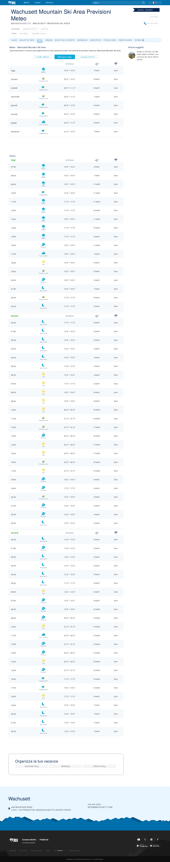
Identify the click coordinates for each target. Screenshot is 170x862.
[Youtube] (138, 839)
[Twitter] (145, 839)
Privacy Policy (23, 850)
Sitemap (48, 850)
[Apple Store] (154, 845)
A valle (42, 57)
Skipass (138, 40)
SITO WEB (154, 17)
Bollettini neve (27, 40)
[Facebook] (157, 839)
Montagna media (65, 57)
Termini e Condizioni (36, 850)
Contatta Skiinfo (29, 839)
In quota (87, 57)
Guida (14, 40)
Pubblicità (44, 839)
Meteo (26, 2)
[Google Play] (142, 845)
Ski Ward (24, 33)
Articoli (49, 2)
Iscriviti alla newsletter (28, 843)
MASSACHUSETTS (21, 23)
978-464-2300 (153, 23)
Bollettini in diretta (65, 40)
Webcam (48, 40)
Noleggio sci (31, 766)
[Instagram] (151, 839)
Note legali (13, 850)
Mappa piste (95, 40)
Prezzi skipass (125, 40)
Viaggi (37, 2)
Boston (44, 29)
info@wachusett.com (100, 807)
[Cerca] (143, 2)
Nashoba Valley (39, 33)
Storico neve (110, 40)
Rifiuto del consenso (75, 850)
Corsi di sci (98, 766)
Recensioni (82, 40)
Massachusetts (30, 29)
